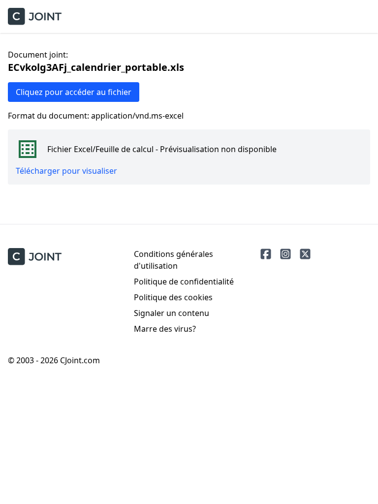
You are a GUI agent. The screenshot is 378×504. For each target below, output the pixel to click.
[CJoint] (35, 256)
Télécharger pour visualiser (66, 170)
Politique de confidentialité (184, 281)
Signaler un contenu (171, 313)
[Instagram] (285, 254)
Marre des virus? (165, 328)
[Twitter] (305, 254)
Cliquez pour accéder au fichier (73, 92)
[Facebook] (266, 254)
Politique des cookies (173, 297)
